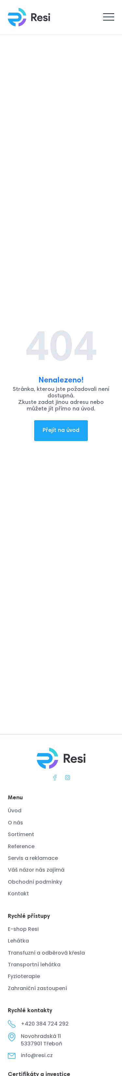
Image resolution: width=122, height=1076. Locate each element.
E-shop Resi (23, 929)
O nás (15, 822)
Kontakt (18, 893)
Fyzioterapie (24, 976)
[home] (29, 17)
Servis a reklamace (33, 858)
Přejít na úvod (61, 431)
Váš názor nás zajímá (36, 870)
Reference (21, 846)
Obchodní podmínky (35, 882)
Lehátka (18, 941)
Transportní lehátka (34, 964)
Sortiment (21, 834)
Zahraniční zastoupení (37, 988)
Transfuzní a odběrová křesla (46, 953)
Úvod (14, 810)
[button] (108, 17)
